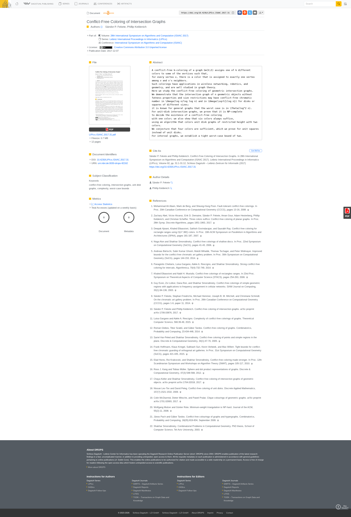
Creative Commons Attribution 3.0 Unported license (140, 47)
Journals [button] (83, 4)
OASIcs (91, 487)
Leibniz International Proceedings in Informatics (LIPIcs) (138, 39)
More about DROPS (96, 467)
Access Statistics (103, 204)
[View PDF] (109, 95)
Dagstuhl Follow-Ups (97, 490)
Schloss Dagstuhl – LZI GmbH (146, 513)
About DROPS (198, 513)
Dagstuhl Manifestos (142, 490)
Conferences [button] (104, 4)
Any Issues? (345, 507)
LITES (136, 494)
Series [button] (65, 4)
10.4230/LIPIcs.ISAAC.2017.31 (113, 159)
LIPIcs (90, 484)
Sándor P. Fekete (115, 26)
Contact (229, 513)
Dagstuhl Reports (140, 487)
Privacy (220, 513)
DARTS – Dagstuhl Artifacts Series (148, 484)
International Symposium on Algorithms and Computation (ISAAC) (148, 42)
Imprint (210, 513)
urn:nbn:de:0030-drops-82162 (113, 163)
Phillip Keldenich (137, 26)
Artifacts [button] (126, 4)
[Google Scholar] (248, 209)
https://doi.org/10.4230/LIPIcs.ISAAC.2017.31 (172, 166)
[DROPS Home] (17, 3)
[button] (38, 3)
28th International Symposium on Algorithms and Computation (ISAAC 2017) (149, 35)
